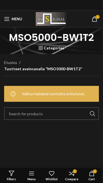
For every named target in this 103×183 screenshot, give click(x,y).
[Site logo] (51, 18)
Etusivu (10, 62)
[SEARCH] (92, 113)
